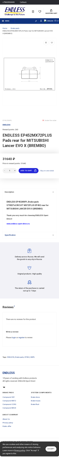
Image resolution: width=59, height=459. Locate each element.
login (14, 337)
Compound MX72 (9, 401)
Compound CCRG (9, 404)
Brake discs (35, 397)
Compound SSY (9, 397)
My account (41, 21)
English (50, 21)
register (21, 337)
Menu (7, 21)
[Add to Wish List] (51, 42)
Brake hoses (35, 401)
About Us (6, 419)
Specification (10, 235)
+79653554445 (9, 2)
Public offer (7, 426)
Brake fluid (35, 404)
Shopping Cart (51, 13)
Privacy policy (19, 450)
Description (9, 192)
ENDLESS (10, 357)
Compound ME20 (9, 408)
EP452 (27, 357)
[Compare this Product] (46, 42)
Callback (23, 2)
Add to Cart (26, 171)
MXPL (33, 357)
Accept (51, 449)
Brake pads (19, 357)
